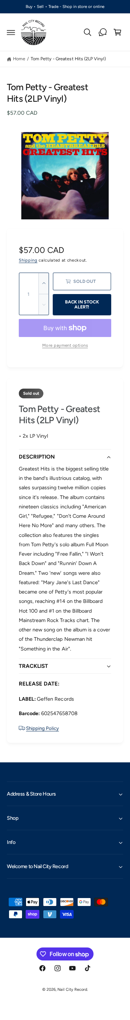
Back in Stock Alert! (82, 304)
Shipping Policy (42, 728)
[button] (11, 32)
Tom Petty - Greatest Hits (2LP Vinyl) (68, 58)
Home (19, 58)
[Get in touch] (102, 32)
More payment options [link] (65, 345)
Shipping (28, 260)
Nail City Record (72, 989)
